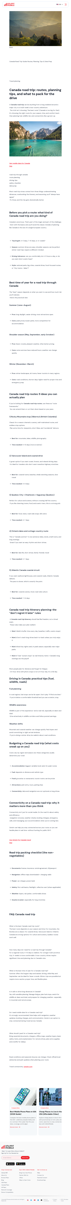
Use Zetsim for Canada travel (20, 840)
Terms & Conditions (46, 1200)
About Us (4, 1175)
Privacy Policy (55, 1200)
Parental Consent (42, 1177)
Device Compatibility (7, 1192)
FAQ (10, 166)
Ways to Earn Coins (24, 1180)
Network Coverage (6, 1190)
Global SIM (4, 1173)
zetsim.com (28, 1067)
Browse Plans (5, 1177)
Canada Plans (5, 1185)
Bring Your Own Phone (25, 1173)
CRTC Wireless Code (64, 1200)
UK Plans (3, 1187)
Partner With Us (23, 1175)
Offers (21, 1177)
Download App (41, 1180)
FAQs (38, 1173)
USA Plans (4, 1182)
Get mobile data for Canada (19, 163)
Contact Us (40, 1175)
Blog (2, 1180)
